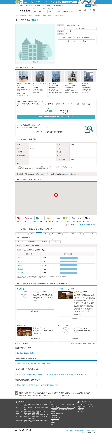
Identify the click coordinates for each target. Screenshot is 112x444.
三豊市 (86, 374)
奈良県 (41, 414)
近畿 (17, 414)
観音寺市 (20, 273)
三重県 (37, 413)
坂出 (18, 353)
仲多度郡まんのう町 (42, 374)
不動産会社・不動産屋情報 (57, 413)
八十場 (32, 353)
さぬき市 (73, 374)
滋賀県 (37, 414)
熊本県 (37, 420)
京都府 (33, 414)
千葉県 (38, 407)
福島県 (25, 406)
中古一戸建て (68, 409)
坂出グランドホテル (22, 289)
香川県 (66, 25)
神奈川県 (30, 407)
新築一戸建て (61, 409)
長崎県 (33, 420)
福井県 (45, 411)
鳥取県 (28, 385)
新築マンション (62, 408)
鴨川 (21, 353)
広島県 (19, 385)
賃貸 (52, 404)
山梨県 (29, 411)
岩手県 (33, 404)
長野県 (33, 411)
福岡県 (25, 420)
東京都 (25, 407)
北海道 (25, 404)
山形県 (45, 404)
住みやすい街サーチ (55, 417)
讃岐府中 (26, 353)
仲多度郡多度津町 (31, 374)
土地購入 (53, 411)
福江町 (48, 363)
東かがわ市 (80, 374)
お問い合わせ (81, 408)
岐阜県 (29, 413)
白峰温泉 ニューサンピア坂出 (66, 289)
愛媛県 (52, 385)
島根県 (33, 385)
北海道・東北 (19, 404)
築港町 (28, 363)
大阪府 (25, 414)
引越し (52, 424)
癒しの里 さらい (22, 325)
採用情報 (94, 430)
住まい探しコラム (55, 419)
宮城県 (37, 404)
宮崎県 (45, 420)
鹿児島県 (26, 421)
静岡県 (33, 413)
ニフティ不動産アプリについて (85, 406)
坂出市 (35, 20)
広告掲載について (82, 409)
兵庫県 (29, 414)
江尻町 (39, 363)
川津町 (23, 363)
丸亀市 (20, 261)
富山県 (37, 411)
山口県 (37, 385)
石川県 (41, 411)
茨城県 (42, 407)
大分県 (41, 420)
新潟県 (25, 411)
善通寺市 (20, 269)
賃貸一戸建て (72, 404)
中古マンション (70, 408)
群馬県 (25, 409)
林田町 (43, 363)
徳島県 (42, 385)
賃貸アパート (65, 404)
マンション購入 (54, 408)
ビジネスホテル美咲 (63, 325)
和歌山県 (46, 414)
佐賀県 (29, 420)
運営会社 (68, 430)
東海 (17, 413)
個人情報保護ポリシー (78, 430)
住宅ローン (53, 420)
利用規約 (88, 430)
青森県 (29, 404)
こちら (65, 174)
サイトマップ (81, 411)
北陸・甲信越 (19, 411)
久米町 (19, 363)
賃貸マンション (57, 404)
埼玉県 (34, 407)
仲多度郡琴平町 (21, 374)
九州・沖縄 (19, 420)
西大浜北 (33, 363)
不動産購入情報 (54, 406)
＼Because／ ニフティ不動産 (85, 404)
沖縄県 (30, 421)
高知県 (56, 385)
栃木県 (46, 407)
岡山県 (23, 385)
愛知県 (25, 413)
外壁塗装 (53, 422)
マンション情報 (54, 415)
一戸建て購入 (54, 409)
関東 (17, 407)
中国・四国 (19, 416)
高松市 (20, 257)
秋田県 (41, 404)
